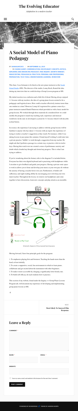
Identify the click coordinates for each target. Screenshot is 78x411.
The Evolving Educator (39, 6)
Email (43, 355)
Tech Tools (24, 77)
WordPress (33, 406)
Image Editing (14, 74)
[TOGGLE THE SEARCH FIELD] (72, 19)
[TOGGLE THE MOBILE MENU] (5, 19)
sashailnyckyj (18, 66)
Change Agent (20, 69)
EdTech (63, 69)
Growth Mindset (57, 72)
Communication (33, 69)
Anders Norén (53, 406)
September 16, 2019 (37, 66)
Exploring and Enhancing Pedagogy (24, 72)
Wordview (56, 77)
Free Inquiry (45, 72)
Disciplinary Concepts (50, 69)
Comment (13, 330)
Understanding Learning (40, 77)
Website (12, 366)
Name (12, 355)
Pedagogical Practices (30, 74)
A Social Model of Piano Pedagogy (33, 55)
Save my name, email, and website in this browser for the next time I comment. (35, 378)
